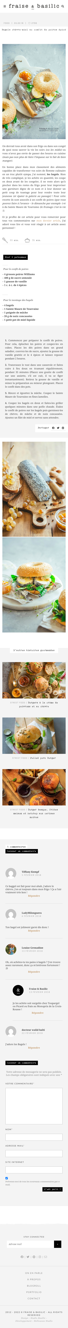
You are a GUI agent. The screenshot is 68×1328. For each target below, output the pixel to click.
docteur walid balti (33, 1030)
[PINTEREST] (34, 1257)
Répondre (34, 896)
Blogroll (34, 1285)
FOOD (7, 23)
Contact (34, 1298)
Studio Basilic (38, 1318)
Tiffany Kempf (30, 872)
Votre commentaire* (19, 1084)
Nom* (9, 1129)
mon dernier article (48, 220)
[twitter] (58, 427)
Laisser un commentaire (21, 851)
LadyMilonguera (32, 913)
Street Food (17, 703)
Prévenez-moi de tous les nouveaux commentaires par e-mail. (32, 1183)
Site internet (14, 1162)
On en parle (34, 1273)
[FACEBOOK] (22, 1257)
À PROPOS (34, 1279)
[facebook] (53, 427)
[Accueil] (34, 6)
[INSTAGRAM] (40, 1257)
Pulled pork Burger (43, 758)
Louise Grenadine (32, 948)
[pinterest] (63, 427)
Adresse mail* (14, 1146)
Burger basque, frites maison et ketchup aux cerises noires (35, 814)
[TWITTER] (28, 1257)
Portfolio (34, 1292)
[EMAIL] (45, 1257)
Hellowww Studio (43, 1321)
